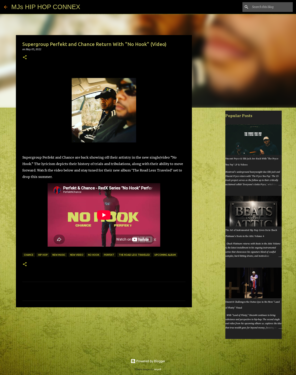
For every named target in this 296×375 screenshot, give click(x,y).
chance (28, 254)
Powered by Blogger (150, 361)
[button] (24, 57)
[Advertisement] (212, 174)
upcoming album (165, 254)
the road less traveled (134, 254)
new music (58, 254)
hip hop (43, 254)
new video (76, 254)
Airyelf (157, 369)
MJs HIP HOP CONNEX (45, 6)
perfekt (109, 254)
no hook (93, 254)
